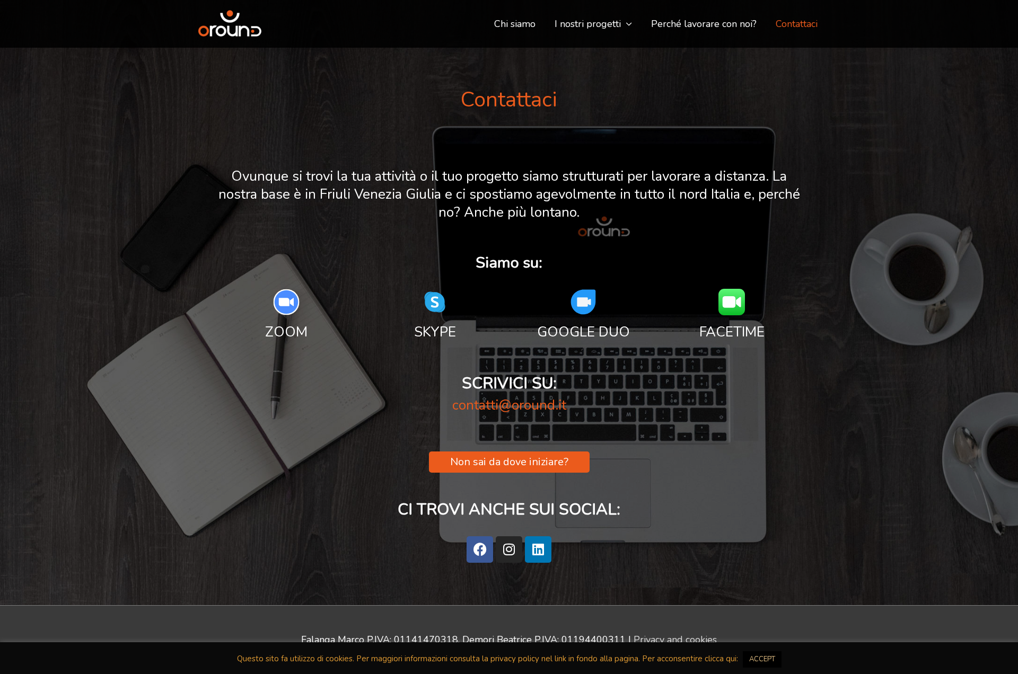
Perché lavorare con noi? (704, 23)
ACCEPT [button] (762, 659)
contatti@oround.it (509, 405)
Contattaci (797, 23)
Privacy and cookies (675, 639)
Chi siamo (515, 23)
